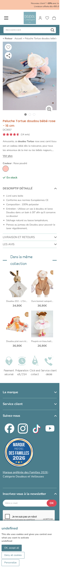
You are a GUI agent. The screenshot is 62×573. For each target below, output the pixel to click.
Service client (13, 401)
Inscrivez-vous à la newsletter (24, 490)
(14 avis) (25, 131)
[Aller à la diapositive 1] (25, 111)
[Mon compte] (40, 18)
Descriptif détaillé (18, 185)
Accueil (18, 38)
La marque (10, 389)
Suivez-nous (11, 412)
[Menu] (6, 18)
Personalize (10, 562)
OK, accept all (11, 547)
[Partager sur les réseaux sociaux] (8, 55)
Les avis (8, 241)
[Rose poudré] (5, 165)
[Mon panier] (54, 18)
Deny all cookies (13, 555)
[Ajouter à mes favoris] (8, 47)
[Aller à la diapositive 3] (34, 111)
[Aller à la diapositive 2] (30, 111)
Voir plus (8, 152)
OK (52, 500)
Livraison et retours (19, 234)
